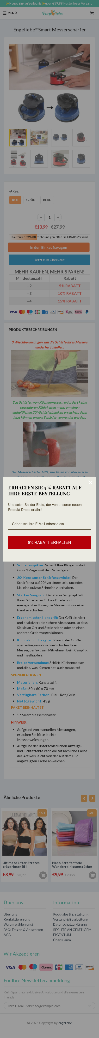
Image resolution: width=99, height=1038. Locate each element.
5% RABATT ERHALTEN (49, 542)
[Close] (90, 482)
